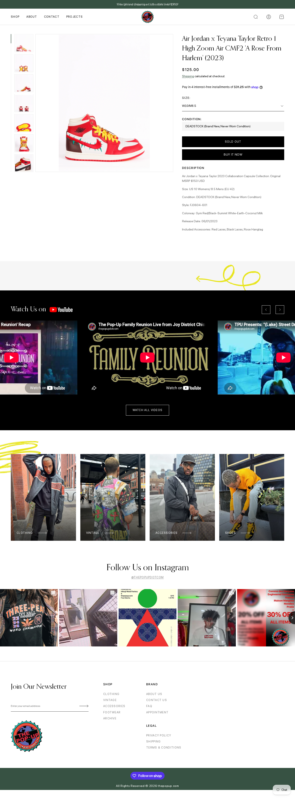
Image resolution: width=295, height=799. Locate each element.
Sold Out (233, 141)
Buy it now (233, 154)
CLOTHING (111, 694)
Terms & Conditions (163, 747)
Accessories (166, 532)
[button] (281, 16)
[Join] (83, 706)
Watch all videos (148, 410)
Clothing (25, 532)
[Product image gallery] (104, 103)
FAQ (149, 706)
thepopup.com (168, 786)
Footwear (112, 712)
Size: (186, 97)
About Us (154, 694)
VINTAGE (110, 700)
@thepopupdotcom (147, 577)
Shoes (230, 532)
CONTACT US (156, 700)
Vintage (93, 532)
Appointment (157, 712)
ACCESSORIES (114, 706)
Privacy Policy (158, 735)
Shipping (188, 76)
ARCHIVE (109, 718)
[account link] (268, 16)
